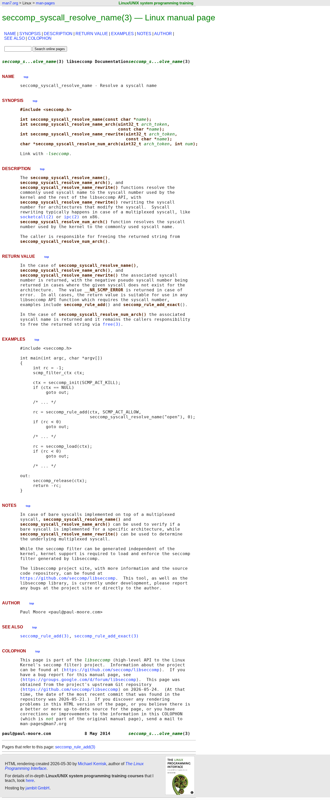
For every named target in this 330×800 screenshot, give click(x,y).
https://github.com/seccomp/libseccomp (68, 578)
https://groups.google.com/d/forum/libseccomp (79, 679)
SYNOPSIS (30, 33)
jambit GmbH (38, 788)
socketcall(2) (37, 216)
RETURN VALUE (92, 33)
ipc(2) (71, 216)
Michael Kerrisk (92, 764)
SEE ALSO (14, 38)
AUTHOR (163, 33)
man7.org (10, 3)
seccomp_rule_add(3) (44, 636)
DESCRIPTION (58, 33)
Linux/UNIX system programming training (156, 3)
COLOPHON (40, 38)
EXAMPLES (122, 33)
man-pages (45, 3)
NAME (10, 33)
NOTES (144, 33)
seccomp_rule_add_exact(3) (106, 636)
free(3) (112, 324)
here (30, 780)
